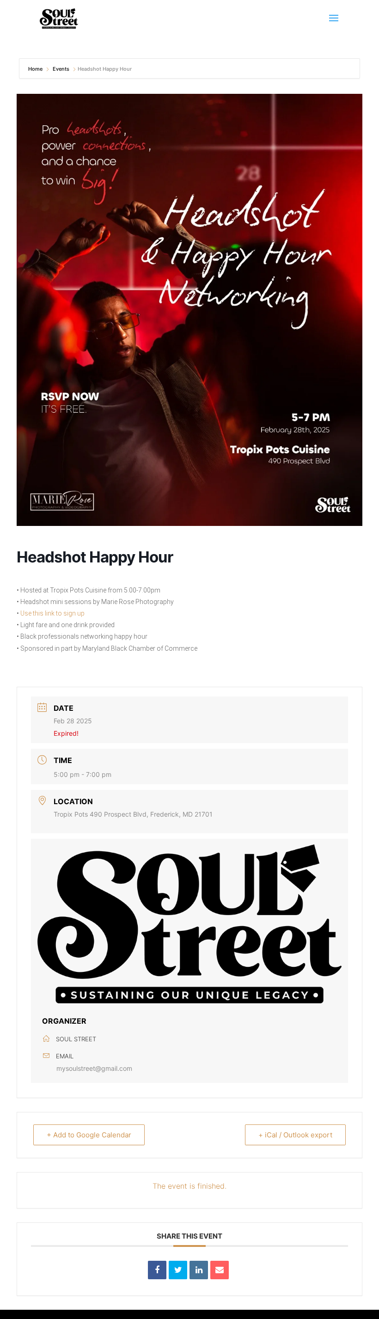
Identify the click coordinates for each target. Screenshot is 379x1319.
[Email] (219, 1270)
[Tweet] (178, 1270)
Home (36, 69)
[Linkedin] (199, 1270)
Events (61, 69)
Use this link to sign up (52, 613)
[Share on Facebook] (157, 1270)
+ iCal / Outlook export (295, 1134)
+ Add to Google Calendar (89, 1134)
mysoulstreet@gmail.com (94, 1068)
